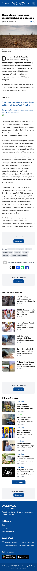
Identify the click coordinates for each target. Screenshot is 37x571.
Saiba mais (18, 241)
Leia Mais (18, 377)
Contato (5, 528)
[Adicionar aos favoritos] (31, 21)
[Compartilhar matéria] (34, 21)
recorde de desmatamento (19, 255)
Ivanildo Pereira (16, 262)
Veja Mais (18, 482)
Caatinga (20, 249)
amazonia (11, 249)
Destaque (17, 252)
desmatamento (7, 252)
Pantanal (5, 255)
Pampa (25, 252)
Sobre (4, 525)
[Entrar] (33, 3)
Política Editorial (8, 532)
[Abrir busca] (29, 3)
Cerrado (28, 249)
